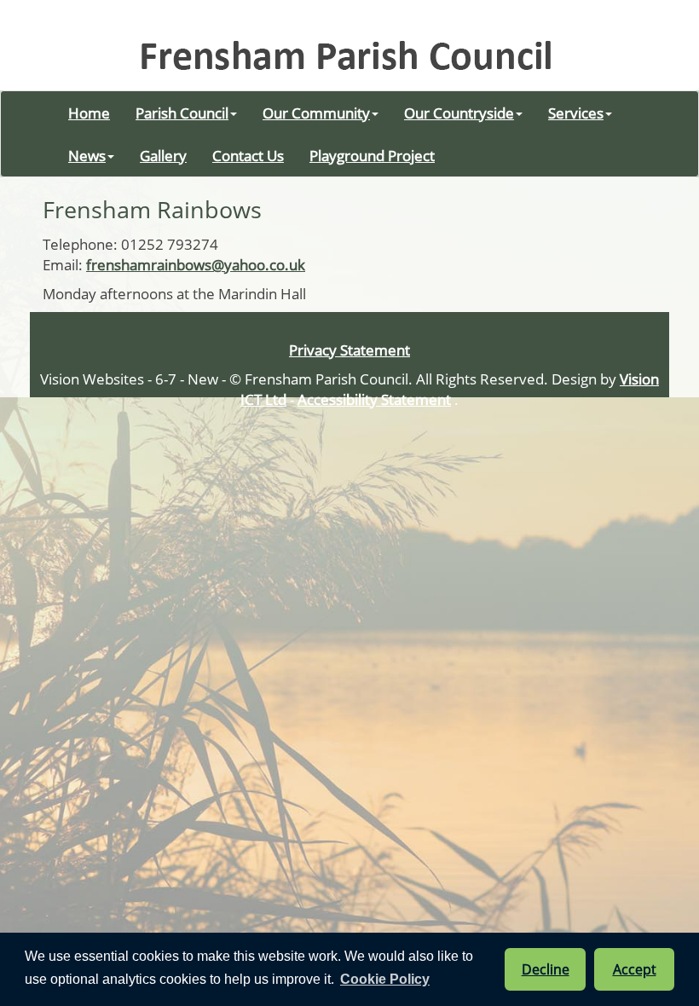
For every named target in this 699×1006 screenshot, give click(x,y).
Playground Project (372, 155)
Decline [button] (545, 969)
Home (89, 112)
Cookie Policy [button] (385, 979)
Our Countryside (459, 112)
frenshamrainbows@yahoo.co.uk (195, 264)
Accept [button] (634, 969)
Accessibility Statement (374, 399)
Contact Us (248, 155)
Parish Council (182, 112)
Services (576, 112)
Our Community (316, 112)
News (87, 155)
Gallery (163, 155)
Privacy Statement (349, 349)
